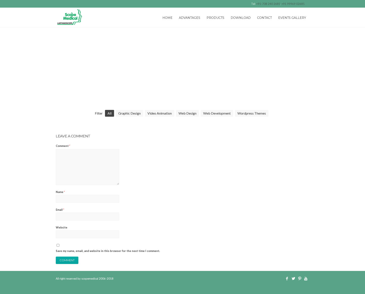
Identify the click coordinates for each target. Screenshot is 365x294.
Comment (63, 146)
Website (61, 227)
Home (167, 18)
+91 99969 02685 (293, 3)
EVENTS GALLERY (292, 18)
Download (241, 18)
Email (60, 209)
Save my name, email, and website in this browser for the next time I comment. (108, 251)
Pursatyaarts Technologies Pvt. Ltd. (95, 284)
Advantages (189, 18)
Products (215, 18)
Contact (264, 18)
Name (60, 192)
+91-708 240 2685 (268, 3)
